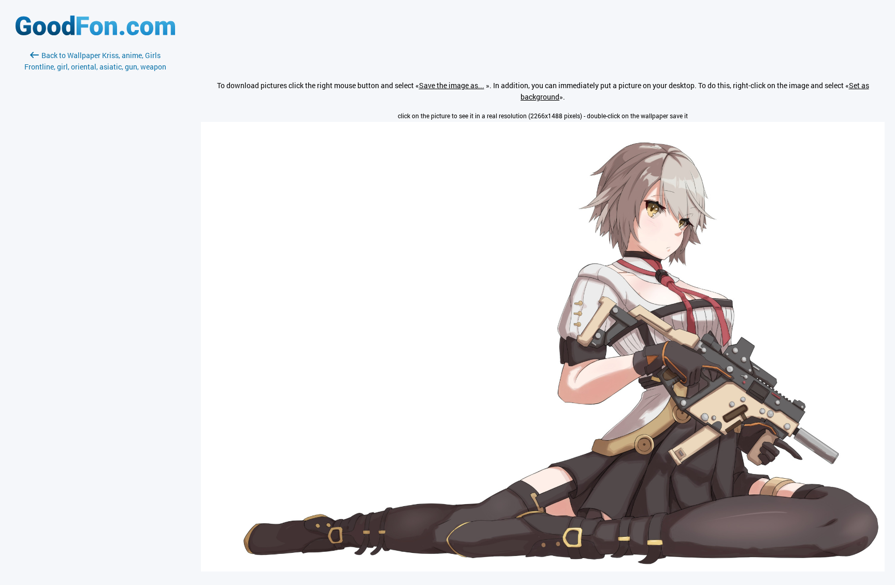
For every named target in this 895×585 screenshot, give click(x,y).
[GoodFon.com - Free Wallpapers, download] (95, 32)
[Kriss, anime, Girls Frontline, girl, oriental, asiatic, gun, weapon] (543, 569)
